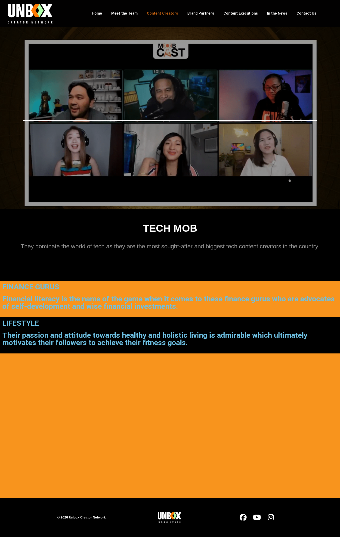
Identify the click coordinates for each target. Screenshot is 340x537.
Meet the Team (124, 13)
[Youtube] (257, 517)
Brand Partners (200, 13)
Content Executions (240, 13)
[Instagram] (271, 517)
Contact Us (306, 13)
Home (97, 13)
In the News (277, 13)
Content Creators (162, 13)
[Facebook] (243, 517)
